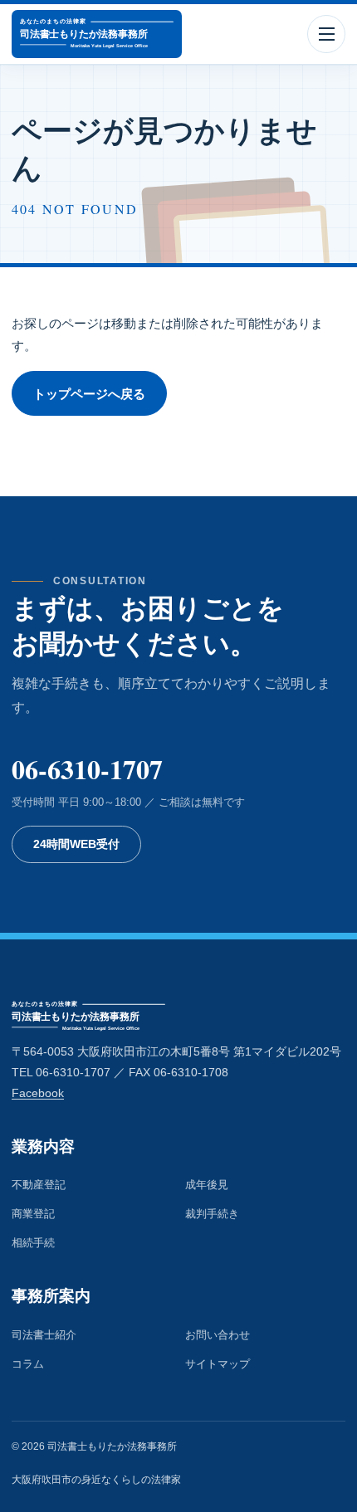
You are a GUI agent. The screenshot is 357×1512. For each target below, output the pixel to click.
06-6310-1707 (87, 768)
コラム (28, 1364)
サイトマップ (217, 1364)
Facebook (38, 1093)
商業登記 (33, 1213)
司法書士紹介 (44, 1335)
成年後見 (206, 1184)
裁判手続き (212, 1213)
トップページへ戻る (89, 394)
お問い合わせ (217, 1335)
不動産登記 (39, 1184)
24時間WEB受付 (76, 844)
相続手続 (33, 1242)
